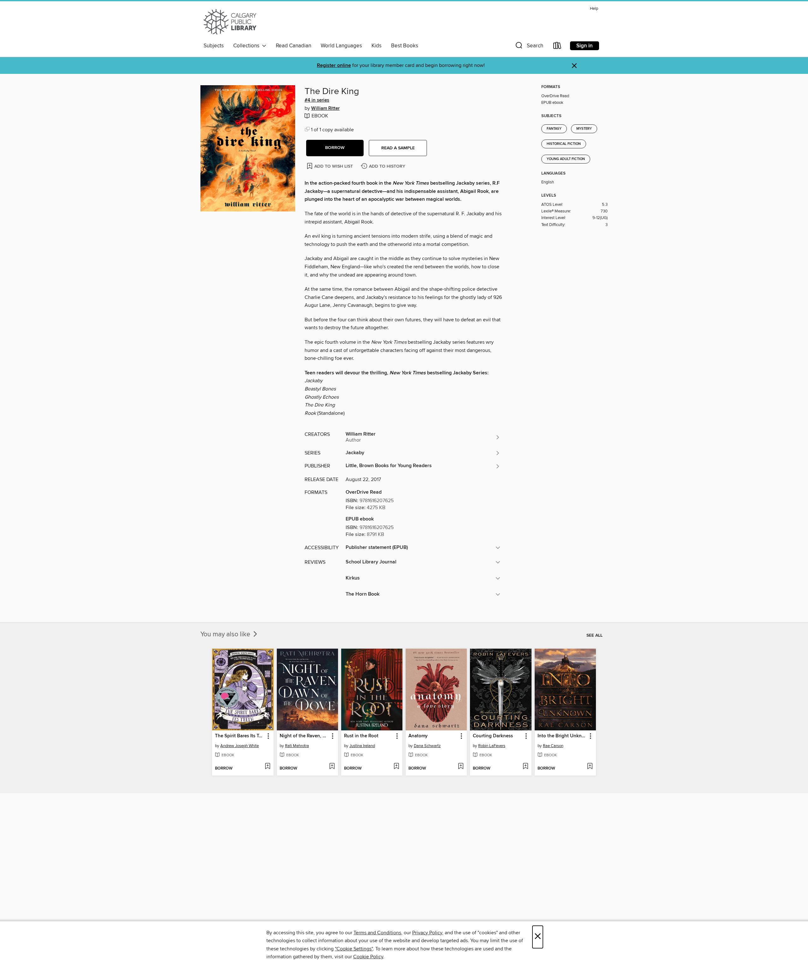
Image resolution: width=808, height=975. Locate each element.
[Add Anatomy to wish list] (461, 767)
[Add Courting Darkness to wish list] (525, 767)
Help (594, 8)
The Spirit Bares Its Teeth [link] (239, 736)
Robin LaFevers (491, 745)
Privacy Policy (427, 933)
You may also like (226, 634)
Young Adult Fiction (566, 159)
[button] (528, 47)
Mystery (584, 129)
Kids (376, 45)
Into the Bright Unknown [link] (562, 736)
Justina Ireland (362, 745)
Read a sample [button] (398, 148)
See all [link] (594, 635)
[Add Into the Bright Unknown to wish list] (590, 767)
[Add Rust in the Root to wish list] (396, 767)
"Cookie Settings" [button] (354, 949)
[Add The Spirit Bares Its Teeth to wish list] (267, 767)
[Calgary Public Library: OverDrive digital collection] (230, 21)
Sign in (584, 45)
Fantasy (554, 129)
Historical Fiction (564, 144)
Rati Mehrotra (297, 745)
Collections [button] (247, 45)
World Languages (341, 45)
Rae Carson (553, 745)
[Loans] (557, 47)
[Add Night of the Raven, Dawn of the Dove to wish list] (332, 767)
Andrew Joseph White (239, 745)
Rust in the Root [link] (361, 736)
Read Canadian (293, 45)
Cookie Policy (368, 957)
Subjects (214, 45)
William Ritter (325, 108)
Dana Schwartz (427, 745)
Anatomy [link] (418, 736)
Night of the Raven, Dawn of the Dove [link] (304, 736)
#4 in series (317, 100)
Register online (334, 65)
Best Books (404, 45)
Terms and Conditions (377, 933)
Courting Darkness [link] (493, 736)
